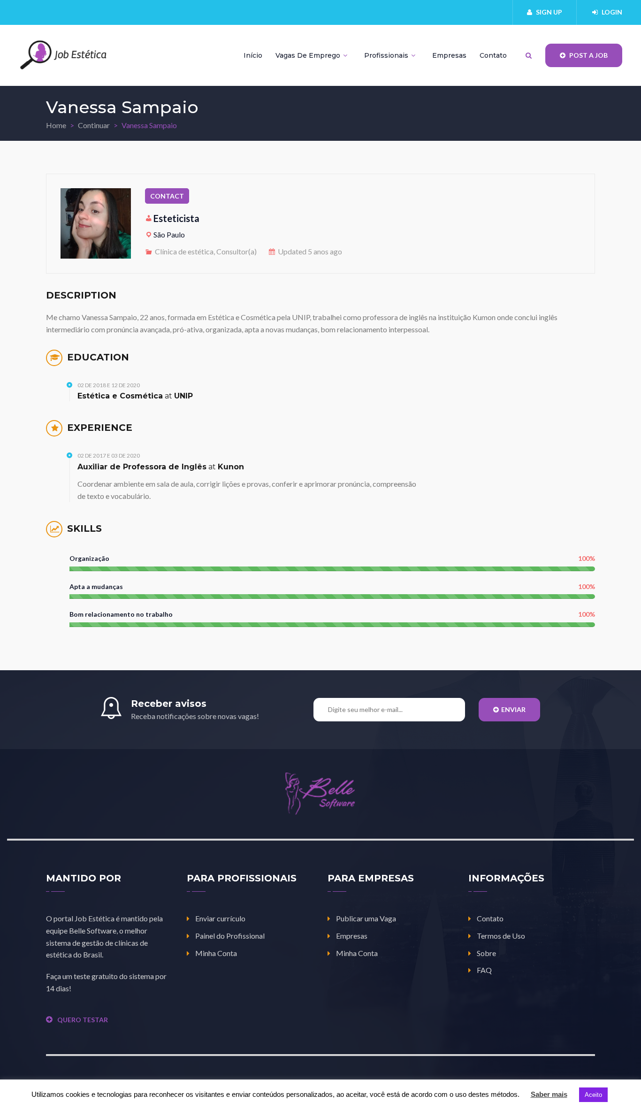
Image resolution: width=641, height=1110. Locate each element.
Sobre (486, 953)
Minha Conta (216, 953)
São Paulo (169, 234)
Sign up (549, 12)
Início (253, 55)
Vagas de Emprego (308, 55)
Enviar (513, 709)
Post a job (588, 55)
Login (612, 12)
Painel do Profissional (230, 935)
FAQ (484, 969)
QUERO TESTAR (82, 1020)
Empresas (449, 55)
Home (56, 125)
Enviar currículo (220, 918)
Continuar (94, 125)
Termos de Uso (501, 935)
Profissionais (387, 55)
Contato (493, 55)
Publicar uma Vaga (366, 918)
